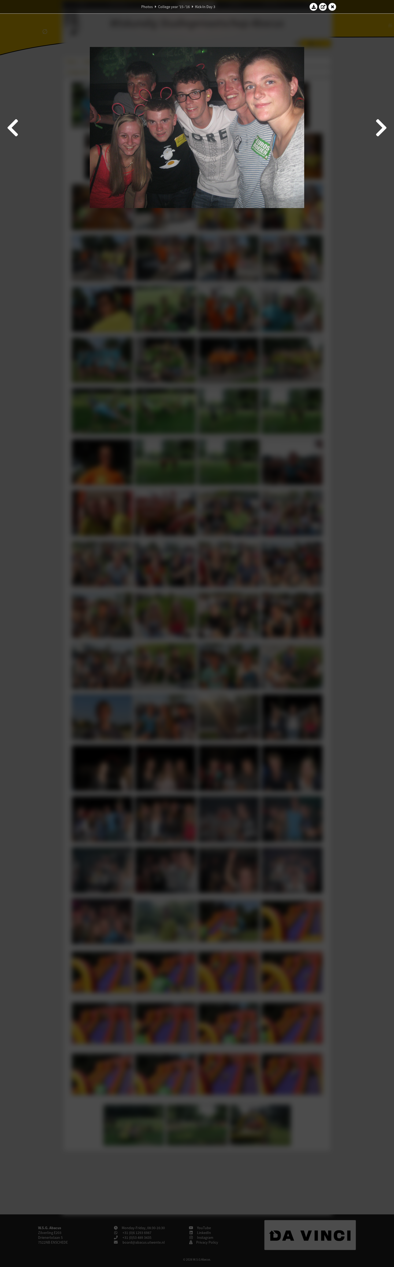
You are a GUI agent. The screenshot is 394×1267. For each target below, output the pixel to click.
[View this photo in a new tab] (323, 7)
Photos (147, 6)
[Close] (332, 7)
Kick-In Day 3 (205, 6)
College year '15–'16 (174, 6)
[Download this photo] (314, 7)
